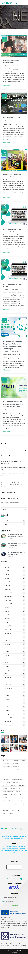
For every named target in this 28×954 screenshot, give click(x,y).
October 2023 (14, 684)
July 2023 (14, 695)
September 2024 (14, 644)
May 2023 (14, 703)
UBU (18, 810)
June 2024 (14, 655)
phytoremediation (7, 800)
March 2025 (14, 622)
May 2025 (14, 614)
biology (23, 760)
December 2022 (14, 717)
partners (19, 797)
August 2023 (14, 692)
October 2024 (14, 640)
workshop (11, 813)
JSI (19, 788)
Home (10, 19)
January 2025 (14, 629)
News (14, 524)
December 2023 (14, 677)
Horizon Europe (12, 785)
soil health (5, 807)
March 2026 (14, 581)
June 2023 (14, 699)
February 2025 (14, 626)
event (8, 782)
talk (13, 810)
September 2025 (14, 603)
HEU (4, 785)
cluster (11, 769)
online (12, 797)
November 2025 (14, 596)
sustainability (6, 810)
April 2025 (14, 618)
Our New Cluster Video (11, 117)
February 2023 (14, 714)
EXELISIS (19, 950)
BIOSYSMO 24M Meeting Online (12, 285)
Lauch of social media (13, 498)
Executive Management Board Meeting (11, 61)
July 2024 (14, 651)
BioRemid (15, 763)
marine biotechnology (8, 791)
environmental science (17, 779)
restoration (19, 804)
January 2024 (14, 673)
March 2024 (14, 666)
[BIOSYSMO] (9, 2)
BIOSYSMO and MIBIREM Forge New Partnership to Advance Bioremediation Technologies (12, 345)
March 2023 (14, 710)
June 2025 (14, 611)
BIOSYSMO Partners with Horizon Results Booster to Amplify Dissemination (13, 404)
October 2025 (14, 600)
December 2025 (14, 592)
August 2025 (14, 607)
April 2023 (14, 706)
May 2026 (14, 574)
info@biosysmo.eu (8, 901)
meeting (18, 791)
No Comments (15, 65)
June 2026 (14, 570)
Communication (6, 773)
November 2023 (14, 681)
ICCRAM (21, 785)
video (4, 813)
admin (7, 65)
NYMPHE (5, 797)
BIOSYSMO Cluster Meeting (13, 229)
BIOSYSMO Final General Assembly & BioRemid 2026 (13, 468)
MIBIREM (5, 794)
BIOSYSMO (16, 766)
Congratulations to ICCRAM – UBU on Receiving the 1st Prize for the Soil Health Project (12, 485)
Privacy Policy (14, 952)
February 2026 (14, 585)
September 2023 (14, 688)
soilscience (13, 807)
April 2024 (14, 662)
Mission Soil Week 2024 (12, 174)
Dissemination (14, 776)
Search (3, 444)
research (11, 804)
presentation (17, 800)
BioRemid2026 (6, 766)
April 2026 (14, 578)
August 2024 (14, 648)
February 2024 (14, 670)
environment (5, 779)
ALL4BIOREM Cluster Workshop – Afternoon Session (12, 474)
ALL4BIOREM (6, 760)
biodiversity (15, 760)
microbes (13, 794)
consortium (5, 776)
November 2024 (14, 637)
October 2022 (14, 725)
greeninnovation (17, 782)
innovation (12, 788)
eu (3, 782)
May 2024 (14, 659)
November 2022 (14, 721)
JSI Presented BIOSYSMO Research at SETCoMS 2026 (11, 462)
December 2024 (14, 633)
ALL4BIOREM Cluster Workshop (9, 479)
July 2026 (14, 567)
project (4, 804)
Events (14, 520)
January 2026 (14, 589)
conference (16, 773)
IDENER (5, 788)
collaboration (19, 769)
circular (4, 769)
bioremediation (6, 763)
